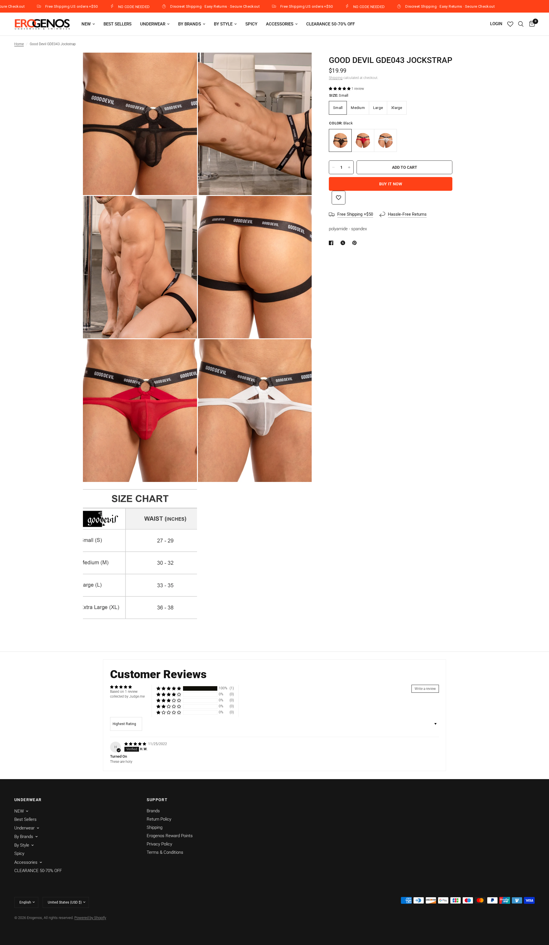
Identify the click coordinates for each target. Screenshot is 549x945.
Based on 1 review (124, 692)
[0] (530, 24)
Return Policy (159, 819)
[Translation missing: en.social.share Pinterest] (355, 242)
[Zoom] (185, 64)
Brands (153, 810)
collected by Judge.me (127, 696)
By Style (223, 24)
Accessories (279, 24)
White (385, 140)
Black (340, 140)
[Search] (520, 24)
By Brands (189, 24)
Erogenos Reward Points (170, 835)
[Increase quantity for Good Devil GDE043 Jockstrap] (349, 167)
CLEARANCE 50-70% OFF (330, 24)
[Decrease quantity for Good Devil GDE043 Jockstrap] (333, 167)
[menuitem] (88, 24)
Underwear (152, 24)
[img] (135, 744)
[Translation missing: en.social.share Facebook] (332, 242)
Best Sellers (118, 24)
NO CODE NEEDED (105, 7)
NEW (86, 24)
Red (362, 140)
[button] (340, 89)
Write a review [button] (425, 689)
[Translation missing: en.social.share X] (344, 242)
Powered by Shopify (90, 918)
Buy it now (390, 184)
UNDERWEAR (28, 800)
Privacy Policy (159, 844)
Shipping (336, 78)
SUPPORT (157, 800)
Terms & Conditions (165, 852)
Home (19, 44)
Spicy (251, 24)
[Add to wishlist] (338, 198)
